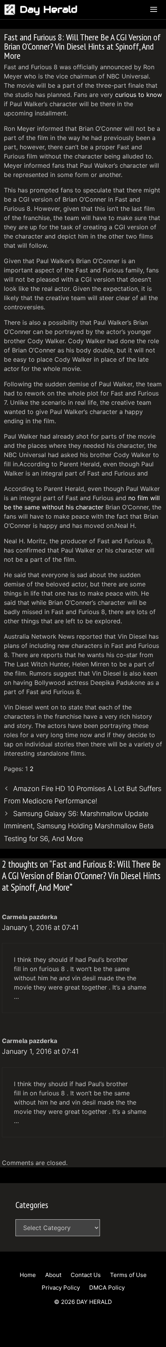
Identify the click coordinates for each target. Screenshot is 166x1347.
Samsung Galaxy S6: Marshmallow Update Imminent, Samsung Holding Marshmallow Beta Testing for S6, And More (79, 826)
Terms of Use (128, 1275)
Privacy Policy (61, 1287)
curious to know (138, 94)
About (53, 1275)
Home (28, 1275)
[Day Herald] (12, 9)
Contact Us (86, 1275)
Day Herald (49, 9)
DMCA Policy (107, 1287)
